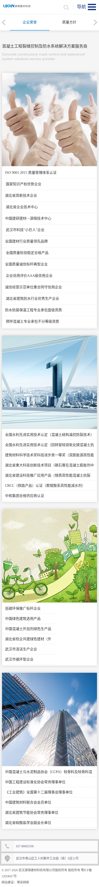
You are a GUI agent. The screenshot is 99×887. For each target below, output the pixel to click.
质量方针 (69, 22)
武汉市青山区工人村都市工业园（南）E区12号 (47, 858)
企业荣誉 (30, 22)
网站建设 (8, 882)
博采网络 (23, 882)
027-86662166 (25, 846)
